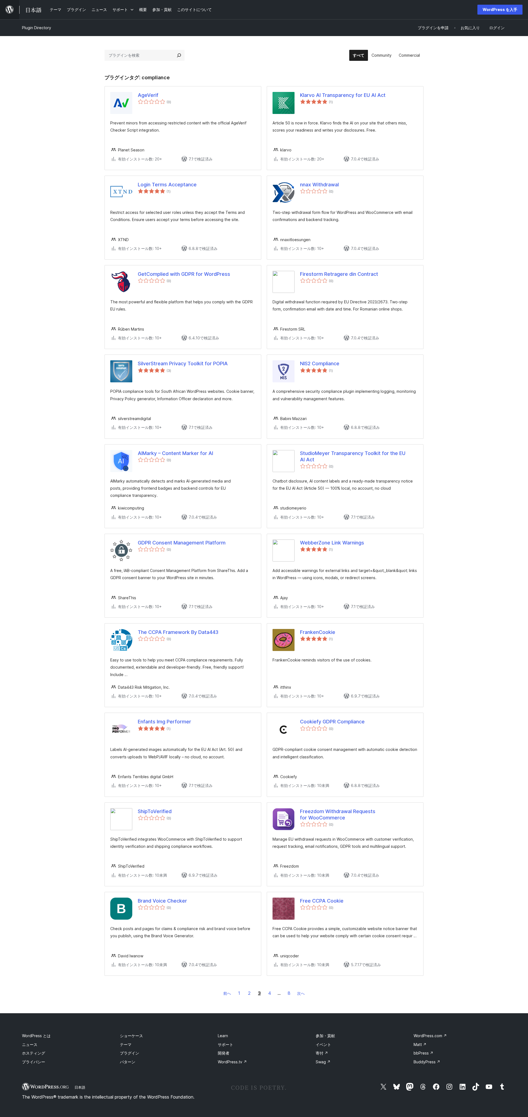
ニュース (29, 1044)
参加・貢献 (325, 1035)
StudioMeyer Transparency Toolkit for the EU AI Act (352, 456)
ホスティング (33, 1053)
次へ (301, 993)
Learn (223, 1035)
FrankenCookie (317, 632)
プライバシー (33, 1061)
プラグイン (129, 1053)
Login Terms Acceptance (167, 184)
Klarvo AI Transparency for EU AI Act (343, 95)
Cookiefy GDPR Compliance (332, 721)
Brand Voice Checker (162, 901)
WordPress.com (430, 1035)
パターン (127, 1061)
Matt (420, 1044)
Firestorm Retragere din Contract (339, 274)
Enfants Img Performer (164, 721)
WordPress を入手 (500, 9)
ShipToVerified (155, 811)
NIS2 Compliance (319, 363)
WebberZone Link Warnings (332, 543)
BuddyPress (427, 1061)
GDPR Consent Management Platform (182, 543)
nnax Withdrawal (319, 184)
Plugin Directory (36, 27)
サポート (225, 1044)
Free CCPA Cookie (321, 901)
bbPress (423, 1053)
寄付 (322, 1053)
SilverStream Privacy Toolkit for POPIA (183, 363)
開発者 (223, 1053)
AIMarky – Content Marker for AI (175, 453)
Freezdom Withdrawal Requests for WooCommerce (337, 814)
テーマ (125, 1044)
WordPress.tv (232, 1061)
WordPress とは (36, 1035)
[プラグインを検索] (179, 55)
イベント (323, 1044)
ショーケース (131, 1035)
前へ (227, 993)
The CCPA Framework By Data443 (178, 632)
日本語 (80, 1087)
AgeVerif (148, 95)
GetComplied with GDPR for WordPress (184, 274)
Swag (323, 1061)
